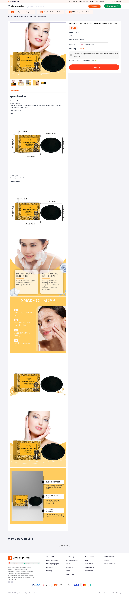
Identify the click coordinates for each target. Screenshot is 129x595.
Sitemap (118, 593)
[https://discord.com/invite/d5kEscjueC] (12, 582)
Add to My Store (94, 67)
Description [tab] (15, 90)
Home (10, 16)
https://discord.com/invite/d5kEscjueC (12, 582)
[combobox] (91, 44)
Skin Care (33, 16)
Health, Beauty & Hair (21, 16)
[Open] (106, 44)
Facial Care (42, 16)
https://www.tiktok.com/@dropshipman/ (9, 582)
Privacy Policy (111, 593)
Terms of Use (103, 593)
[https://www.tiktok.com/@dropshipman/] (9, 582)
